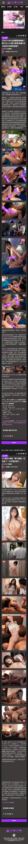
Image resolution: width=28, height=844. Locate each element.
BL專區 (21, 6)
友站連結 (22, 838)
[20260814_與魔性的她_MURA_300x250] (14, 28)
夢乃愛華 (17, 101)
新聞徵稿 (15, 838)
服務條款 (5, 838)
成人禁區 (16, 6)
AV (3, 430)
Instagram (6, 418)
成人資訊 (10, 450)
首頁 (2, 32)
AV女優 (6, 430)
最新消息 (3, 6)
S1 (19, 749)
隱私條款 (8, 838)
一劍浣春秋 (7, 51)
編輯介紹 (12, 838)
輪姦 (13, 93)
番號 (13, 430)
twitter (5, 416)
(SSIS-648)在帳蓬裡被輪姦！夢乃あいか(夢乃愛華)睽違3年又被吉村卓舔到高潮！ (14, 422)
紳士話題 (9, 6)
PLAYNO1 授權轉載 (8, 802)
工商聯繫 (19, 838)
